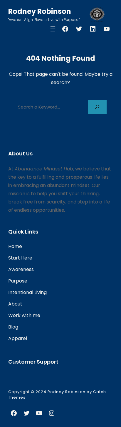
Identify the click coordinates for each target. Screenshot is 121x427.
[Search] (97, 107)
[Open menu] (53, 29)
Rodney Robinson (39, 11)
